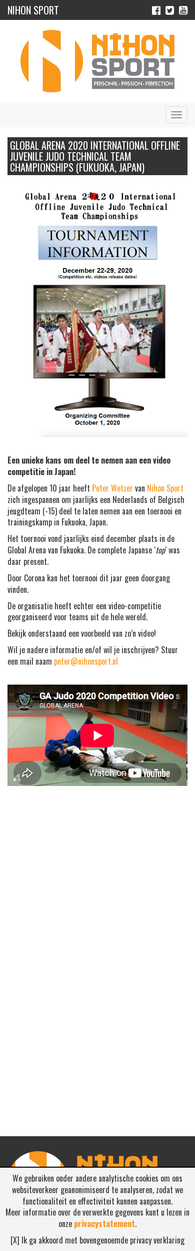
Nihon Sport (165, 488)
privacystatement (104, 1224)
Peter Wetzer (112, 488)
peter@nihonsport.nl (86, 661)
